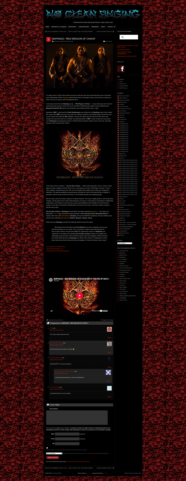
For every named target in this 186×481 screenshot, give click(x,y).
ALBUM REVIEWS (83, 27)
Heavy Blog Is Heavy (124, 270)
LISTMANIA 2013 (123, 126)
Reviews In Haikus (124, 209)
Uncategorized (123, 231)
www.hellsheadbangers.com (54, 248)
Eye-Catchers (122, 111)
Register (121, 79)
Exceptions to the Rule (125, 108)
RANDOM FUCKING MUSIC (67, 41)
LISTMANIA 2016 (123, 132)
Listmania (121, 121)
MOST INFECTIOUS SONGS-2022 (128, 188)
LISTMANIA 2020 (123, 141)
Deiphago (111, 320)
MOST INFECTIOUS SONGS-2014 (128, 171)
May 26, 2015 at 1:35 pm (56, 359)
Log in (121, 81)
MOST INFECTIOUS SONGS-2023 (128, 190)
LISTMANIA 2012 (123, 123)
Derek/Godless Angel (56, 343)
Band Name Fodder (124, 100)
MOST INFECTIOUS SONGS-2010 (128, 162)
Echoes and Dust (123, 265)
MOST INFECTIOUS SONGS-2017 (128, 177)
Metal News (57, 41)
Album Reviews (123, 98)
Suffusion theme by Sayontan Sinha (133, 473)
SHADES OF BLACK (124, 214)
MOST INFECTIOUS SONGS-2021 (128, 186)
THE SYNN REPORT (124, 229)
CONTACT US (111, 27)
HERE (55, 213)
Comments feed (123, 86)
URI (53, 443)
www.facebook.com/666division (55, 246)
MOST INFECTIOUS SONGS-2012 (128, 166)
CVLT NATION (123, 259)
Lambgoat (122, 274)
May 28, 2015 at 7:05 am (61, 373)
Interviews (122, 117)
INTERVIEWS (72, 27)
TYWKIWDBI (122, 298)
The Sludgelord (123, 291)
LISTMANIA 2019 (123, 138)
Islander (55, 320)
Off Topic (121, 199)
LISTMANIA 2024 (123, 149)
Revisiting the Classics (125, 211)
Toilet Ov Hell (122, 293)
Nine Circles (122, 283)
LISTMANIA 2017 (123, 134)
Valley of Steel (123, 300)
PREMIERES (95, 27)
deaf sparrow (122, 261)
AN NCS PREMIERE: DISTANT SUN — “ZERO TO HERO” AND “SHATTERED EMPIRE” (70, 31)
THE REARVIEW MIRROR (126, 226)
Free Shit (121, 115)
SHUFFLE (122, 218)
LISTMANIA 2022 (123, 145)
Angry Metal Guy (123, 251)
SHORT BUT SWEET (124, 216)
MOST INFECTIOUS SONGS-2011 (128, 164)
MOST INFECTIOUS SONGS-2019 (128, 181)
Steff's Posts (122, 220)
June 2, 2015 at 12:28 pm (56, 389)
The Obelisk (122, 289)
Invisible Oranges (124, 272)
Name (52, 434)
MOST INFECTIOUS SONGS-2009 (128, 160)
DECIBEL (121, 263)
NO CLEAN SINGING (56, 473)
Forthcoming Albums (124, 113)
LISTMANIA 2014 (123, 128)
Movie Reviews (123, 196)
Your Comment (53, 408)
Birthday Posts (123, 102)
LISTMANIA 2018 (123, 136)
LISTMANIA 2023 (123, 147)
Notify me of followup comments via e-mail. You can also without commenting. (85, 453)
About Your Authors (124, 96)
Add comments (108, 41)
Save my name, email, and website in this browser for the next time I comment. (66, 450)
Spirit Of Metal (123, 287)
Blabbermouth (123, 255)
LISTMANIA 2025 (123, 151)
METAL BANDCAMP (124, 278)
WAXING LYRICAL (124, 233)
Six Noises (122, 285)
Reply (109, 337)
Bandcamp (122, 253)
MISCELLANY (123, 156)
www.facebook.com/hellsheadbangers (57, 251)
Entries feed (122, 83)
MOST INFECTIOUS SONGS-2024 (128, 192)
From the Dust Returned (125, 268)
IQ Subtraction (123, 119)
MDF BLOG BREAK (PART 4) (104, 31)
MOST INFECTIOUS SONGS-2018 (128, 179)
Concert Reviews (123, 106)
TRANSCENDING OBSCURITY (127, 296)
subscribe (94, 453)
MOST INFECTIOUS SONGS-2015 (128, 173)
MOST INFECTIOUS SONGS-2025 (128, 194)
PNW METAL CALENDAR (58, 27)
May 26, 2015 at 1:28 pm (56, 345)
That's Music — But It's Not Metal (127, 224)
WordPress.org (123, 88)
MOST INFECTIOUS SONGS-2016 (128, 175)
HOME (47, 27)
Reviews (121, 207)
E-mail (52, 438)
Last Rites (122, 276)
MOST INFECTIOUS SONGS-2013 (128, 168)
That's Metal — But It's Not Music (127, 222)
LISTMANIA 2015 (123, 130)
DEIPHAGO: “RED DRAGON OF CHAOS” (74, 38)
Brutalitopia (122, 257)
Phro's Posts (122, 201)
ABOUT (103, 27)
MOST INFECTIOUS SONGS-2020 (128, 183)
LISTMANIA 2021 (123, 143)
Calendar (121, 104)
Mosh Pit (121, 158)
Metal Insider (122, 281)
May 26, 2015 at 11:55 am (57, 330)
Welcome (121, 235)
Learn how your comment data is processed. (78, 461)
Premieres (122, 203)
